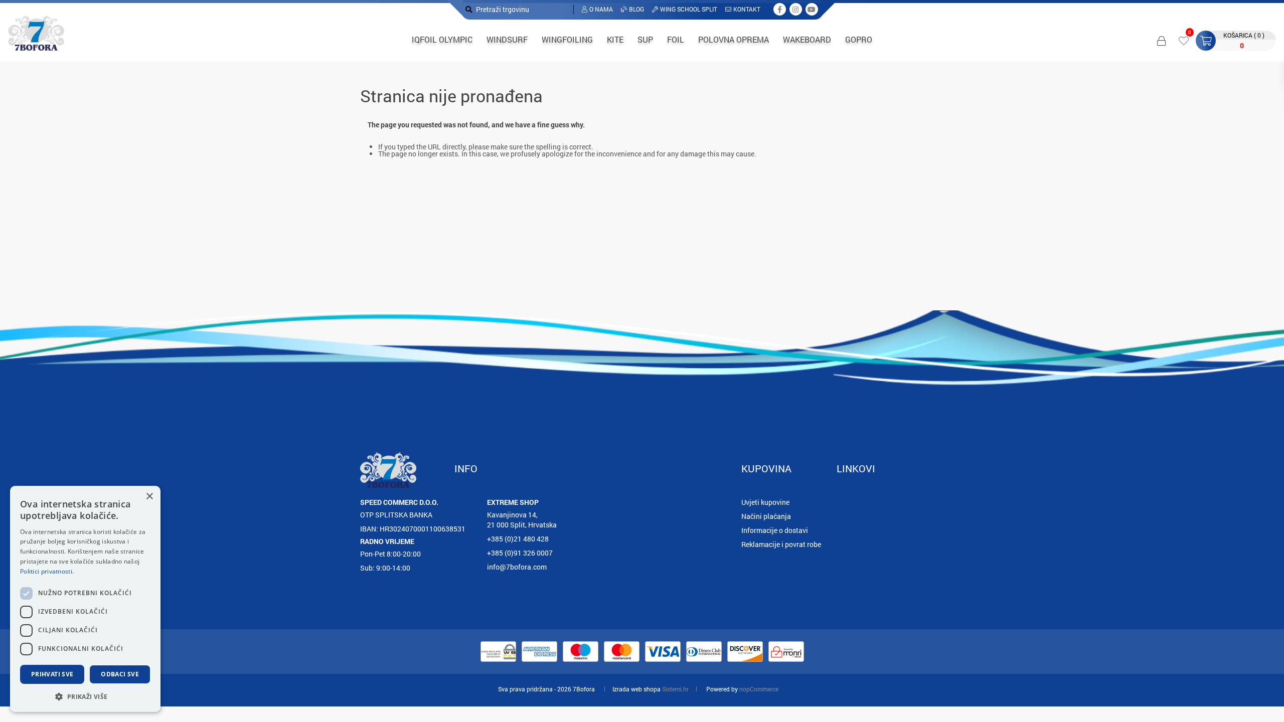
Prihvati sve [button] (52, 674)
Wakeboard (807, 39)
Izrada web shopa (636, 689)
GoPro (858, 39)
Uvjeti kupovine (765, 502)
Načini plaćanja (766, 516)
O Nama (601, 9)
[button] (85, 696)
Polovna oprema (733, 39)
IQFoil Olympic (442, 39)
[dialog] (85, 599)
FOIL (675, 39)
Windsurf (507, 39)
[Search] (468, 9)
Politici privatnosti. (47, 571)
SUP (645, 39)
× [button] (149, 496)
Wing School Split (688, 9)
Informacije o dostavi (774, 530)
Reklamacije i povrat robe (781, 544)
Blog (636, 9)
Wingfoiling (567, 39)
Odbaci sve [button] (120, 674)
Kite (615, 39)
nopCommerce (758, 689)
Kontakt (746, 9)
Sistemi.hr (675, 689)
